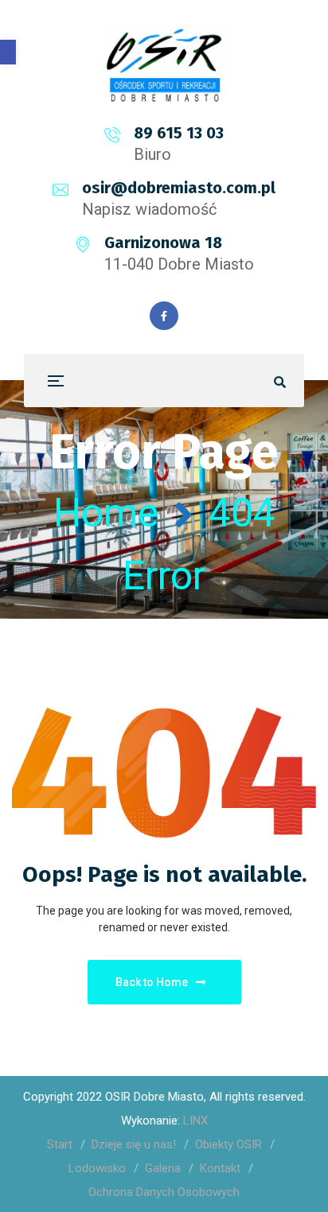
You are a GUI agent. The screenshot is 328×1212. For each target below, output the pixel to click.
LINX (195, 1120)
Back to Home (151, 982)
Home (105, 513)
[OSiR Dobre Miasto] (164, 64)
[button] (8, 52)
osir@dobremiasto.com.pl (178, 187)
